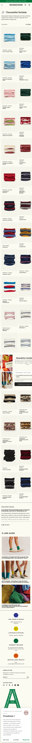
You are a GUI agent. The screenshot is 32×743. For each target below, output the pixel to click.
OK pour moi (25, 740)
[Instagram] (4, 685)
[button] (2, 5)
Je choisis (16, 740)
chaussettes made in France (10, 521)
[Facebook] (6, 685)
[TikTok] (12, 685)
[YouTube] (18, 685)
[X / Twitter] (9, 685)
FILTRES (28, 24)
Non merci (6, 740)
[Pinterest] (15, 685)
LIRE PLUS (5, 525)
